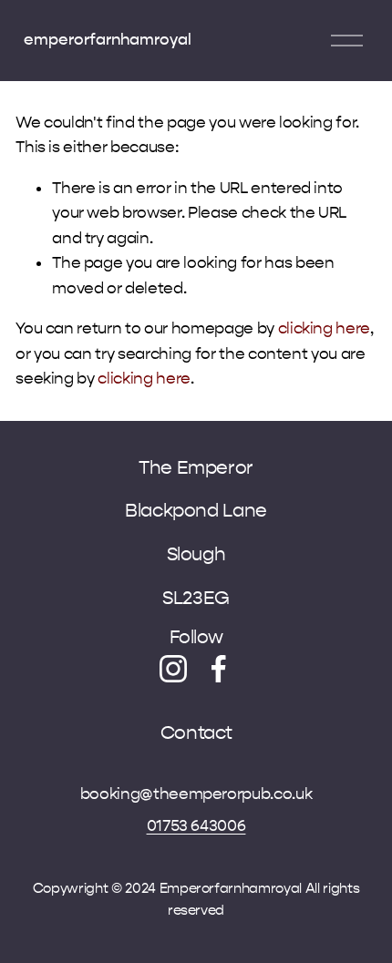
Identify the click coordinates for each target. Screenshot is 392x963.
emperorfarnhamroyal (107, 39)
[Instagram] (173, 668)
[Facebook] (218, 668)
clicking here (324, 328)
